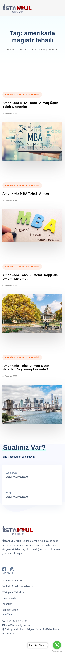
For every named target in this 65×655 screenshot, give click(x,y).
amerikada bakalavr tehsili (22, 95)
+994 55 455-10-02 (17, 477)
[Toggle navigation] (52, 8)
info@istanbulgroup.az (18, 625)
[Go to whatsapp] (57, 645)
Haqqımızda (9, 598)
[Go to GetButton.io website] (57, 651)
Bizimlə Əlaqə (10, 609)
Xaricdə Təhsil (10, 580)
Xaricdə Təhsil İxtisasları (16, 586)
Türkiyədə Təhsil (11, 592)
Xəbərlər (7, 603)
